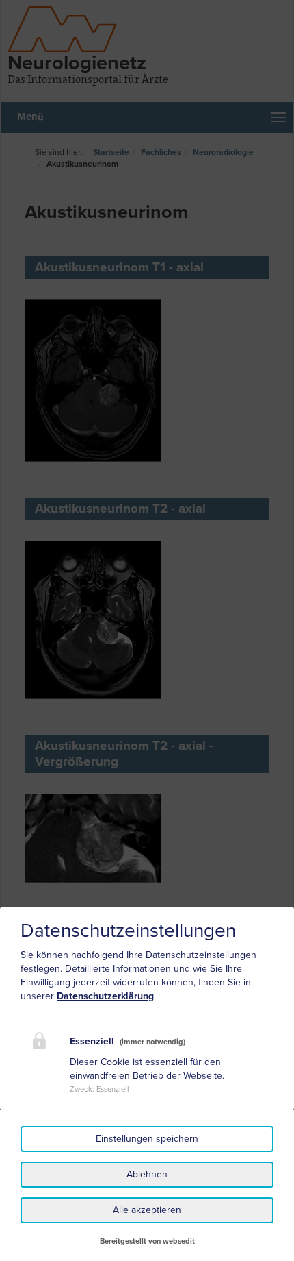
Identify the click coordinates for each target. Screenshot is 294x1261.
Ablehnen (147, 1174)
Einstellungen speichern (147, 1138)
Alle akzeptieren (147, 1210)
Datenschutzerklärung (105, 996)
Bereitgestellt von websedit (147, 1241)
